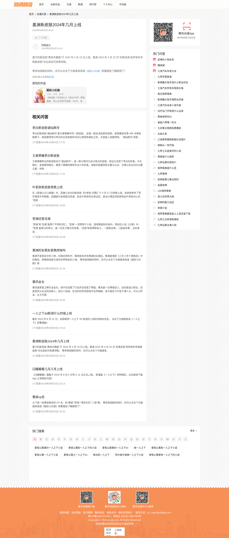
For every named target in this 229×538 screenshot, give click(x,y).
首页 (41, 4)
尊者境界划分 (165, 116)
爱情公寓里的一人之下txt (115, 447)
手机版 (122, 4)
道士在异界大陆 (166, 196)
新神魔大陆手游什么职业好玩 (173, 82)
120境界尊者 (164, 190)
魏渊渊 (161, 65)
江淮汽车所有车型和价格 (170, 88)
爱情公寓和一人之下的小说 (82, 447)
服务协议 (99, 512)
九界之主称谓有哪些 (168, 219)
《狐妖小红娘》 (93, 71)
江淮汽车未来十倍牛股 (169, 105)
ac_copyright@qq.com (159, 512)
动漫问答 (41, 14)
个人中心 (107, 4)
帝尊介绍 (162, 208)
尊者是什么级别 (166, 156)
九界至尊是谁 (165, 76)
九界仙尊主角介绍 (167, 225)
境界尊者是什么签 (167, 168)
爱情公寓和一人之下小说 (164, 447)
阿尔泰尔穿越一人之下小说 (129, 454)
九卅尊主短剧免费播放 (169, 128)
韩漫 (80, 4)
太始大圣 (162, 133)
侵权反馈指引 (125, 512)
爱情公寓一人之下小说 (46, 454)
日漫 (69, 4)
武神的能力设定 (166, 202)
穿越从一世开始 (166, 145)
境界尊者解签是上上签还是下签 (174, 213)
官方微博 (88, 512)
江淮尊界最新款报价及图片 (172, 139)
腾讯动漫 (23, 4)
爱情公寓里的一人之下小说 (49, 447)
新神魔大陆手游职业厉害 (170, 99)
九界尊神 (162, 173)
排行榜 (92, 4)
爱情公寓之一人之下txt (75, 454)
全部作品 (55, 4)
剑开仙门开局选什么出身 (170, 111)
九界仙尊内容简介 (167, 162)
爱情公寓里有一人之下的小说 (164, 454)
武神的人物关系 (166, 59)
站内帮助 (76, 512)
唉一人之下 (140, 447)
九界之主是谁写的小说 (169, 151)
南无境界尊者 (165, 93)
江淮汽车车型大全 (167, 71)
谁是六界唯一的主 (167, 122)
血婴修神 (162, 185)
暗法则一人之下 (101, 454)
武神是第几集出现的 (168, 179)
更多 (192, 430)
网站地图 (64, 512)
